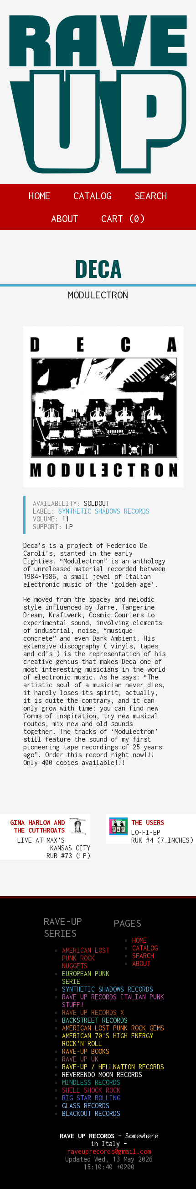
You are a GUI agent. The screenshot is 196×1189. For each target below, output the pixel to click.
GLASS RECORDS (85, 1105)
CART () (123, 218)
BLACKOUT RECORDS (91, 1113)
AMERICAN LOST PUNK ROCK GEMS (113, 1028)
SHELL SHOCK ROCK (91, 1090)
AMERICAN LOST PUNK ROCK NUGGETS (85, 958)
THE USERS (147, 822)
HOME (40, 196)
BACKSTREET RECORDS (95, 1020)
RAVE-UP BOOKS (85, 1051)
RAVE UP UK (80, 1059)
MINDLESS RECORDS (91, 1082)
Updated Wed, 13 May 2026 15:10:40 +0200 (109, 1163)
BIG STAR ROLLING (91, 1098)
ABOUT (64, 218)
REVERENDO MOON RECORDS (102, 1074)
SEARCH (150, 196)
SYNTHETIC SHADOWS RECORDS (104, 511)
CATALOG (92, 196)
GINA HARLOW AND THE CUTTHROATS (37, 826)
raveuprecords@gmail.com (109, 1151)
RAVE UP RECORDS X (93, 1012)
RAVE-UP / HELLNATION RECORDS (113, 1067)
